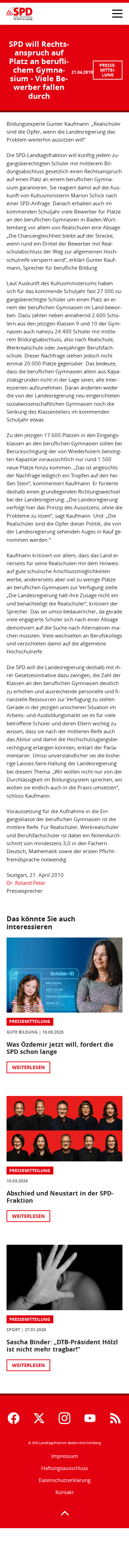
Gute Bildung (22, 1032)
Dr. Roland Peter (26, 883)
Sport (13, 1330)
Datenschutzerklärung (64, 1480)
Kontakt (64, 1492)
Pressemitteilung (107, 70)
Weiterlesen (28, 1067)
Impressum (64, 1456)
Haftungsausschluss (64, 1468)
